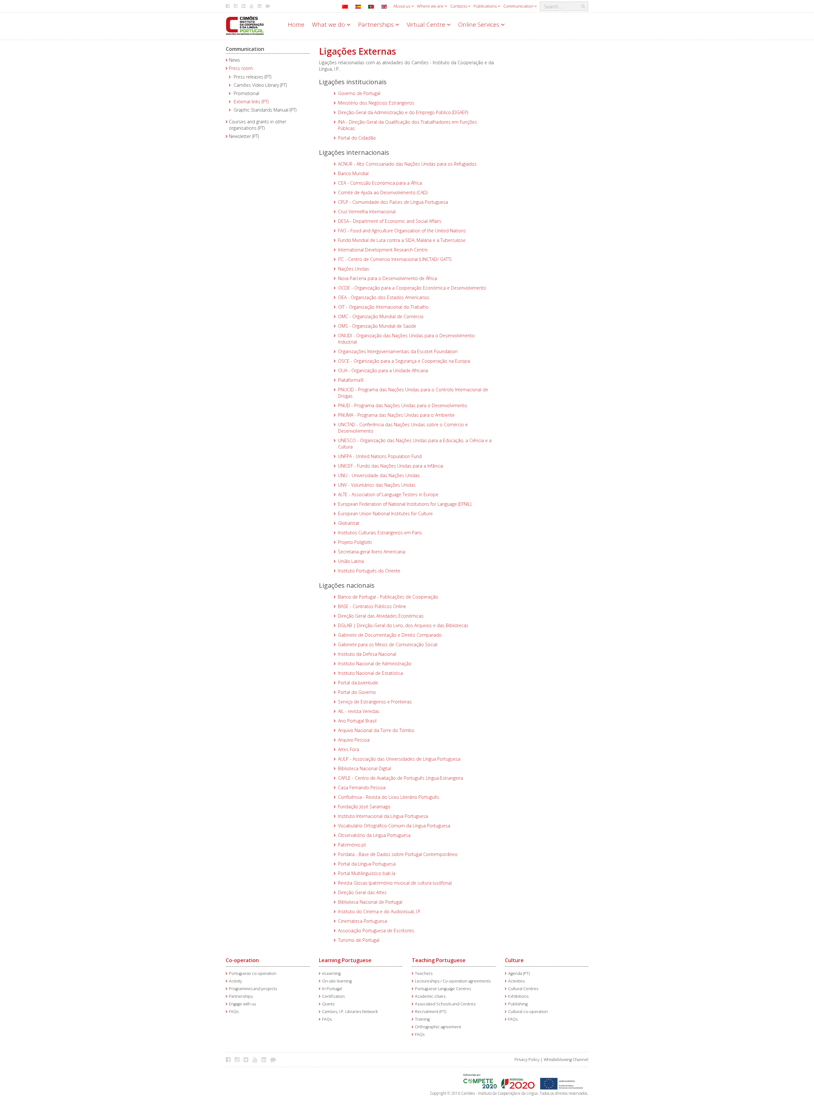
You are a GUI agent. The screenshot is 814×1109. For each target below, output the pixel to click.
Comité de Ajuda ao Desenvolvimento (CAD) (382, 192)
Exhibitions (518, 996)
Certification (333, 996)
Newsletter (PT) (244, 136)
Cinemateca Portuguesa (362, 921)
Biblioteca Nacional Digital (364, 768)
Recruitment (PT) (430, 1011)
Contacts (459, 6)
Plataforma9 (350, 380)
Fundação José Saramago (364, 807)
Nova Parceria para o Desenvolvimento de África (387, 278)
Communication (518, 6)
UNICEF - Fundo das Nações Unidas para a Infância (390, 466)
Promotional (246, 93)
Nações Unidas (353, 269)
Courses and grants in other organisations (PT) (257, 125)
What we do (329, 24)
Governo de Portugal (359, 93)
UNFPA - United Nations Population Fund (380, 456)
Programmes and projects (253, 988)
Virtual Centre (427, 24)
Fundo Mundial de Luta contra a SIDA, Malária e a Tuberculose (402, 240)
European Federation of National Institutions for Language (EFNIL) (404, 504)
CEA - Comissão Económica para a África (380, 183)
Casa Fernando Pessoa (361, 787)
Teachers (423, 973)
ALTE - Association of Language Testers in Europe (388, 494)
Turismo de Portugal (358, 940)
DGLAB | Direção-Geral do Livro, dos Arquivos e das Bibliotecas (403, 625)
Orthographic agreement (438, 1027)
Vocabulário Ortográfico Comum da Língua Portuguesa (394, 826)
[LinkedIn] (265, 1059)
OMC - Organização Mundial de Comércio (381, 316)
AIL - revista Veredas (358, 711)
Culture (514, 960)
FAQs (233, 1011)
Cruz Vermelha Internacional (367, 212)
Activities (516, 981)
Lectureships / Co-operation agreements (453, 981)
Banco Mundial (353, 173)
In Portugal (332, 988)
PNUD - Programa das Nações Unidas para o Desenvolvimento (402, 405)
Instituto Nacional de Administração (374, 664)
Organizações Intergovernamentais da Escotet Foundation (398, 351)
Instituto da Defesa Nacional (367, 654)
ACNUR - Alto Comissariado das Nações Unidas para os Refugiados (407, 164)
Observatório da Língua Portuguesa (374, 835)
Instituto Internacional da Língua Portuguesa (383, 816)
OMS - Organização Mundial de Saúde (377, 326)
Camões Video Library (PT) (260, 85)
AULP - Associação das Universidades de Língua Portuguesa (399, 759)
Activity (235, 981)
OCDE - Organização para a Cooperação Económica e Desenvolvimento (412, 288)
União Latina (351, 561)
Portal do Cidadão (357, 138)
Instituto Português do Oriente (369, 571)
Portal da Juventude (358, 683)
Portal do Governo (357, 692)
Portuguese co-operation (252, 973)
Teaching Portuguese (439, 960)
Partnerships (376, 24)
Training (422, 1019)
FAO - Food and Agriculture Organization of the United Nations (402, 231)
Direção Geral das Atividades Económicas (381, 616)
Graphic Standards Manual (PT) (265, 110)
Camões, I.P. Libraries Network (350, 1011)
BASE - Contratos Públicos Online (372, 606)
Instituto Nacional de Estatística (370, 673)
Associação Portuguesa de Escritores (376, 931)
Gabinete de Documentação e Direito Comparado (390, 635)
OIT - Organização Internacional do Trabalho (383, 307)
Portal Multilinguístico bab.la (366, 873)
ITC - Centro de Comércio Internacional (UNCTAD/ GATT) (394, 259)
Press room (241, 68)
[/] (245, 25)
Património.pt (352, 845)
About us (402, 6)
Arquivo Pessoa (353, 740)
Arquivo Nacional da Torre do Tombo (376, 730)
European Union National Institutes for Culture (385, 513)
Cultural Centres (523, 988)
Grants (328, 1004)
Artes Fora (348, 749)
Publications (485, 6)
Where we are (431, 6)
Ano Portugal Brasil (357, 721)
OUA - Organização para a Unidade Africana (383, 370)
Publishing (518, 1004)
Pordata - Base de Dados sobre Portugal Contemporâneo (398, 854)
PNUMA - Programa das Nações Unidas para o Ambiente (396, 415)
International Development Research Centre (383, 250)
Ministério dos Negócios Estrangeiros (376, 103)
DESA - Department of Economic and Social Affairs (389, 221)
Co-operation (242, 960)
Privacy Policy (527, 1059)
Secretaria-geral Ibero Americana (371, 552)
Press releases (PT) (252, 77)
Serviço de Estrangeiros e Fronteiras (375, 702)
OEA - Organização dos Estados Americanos (383, 297)
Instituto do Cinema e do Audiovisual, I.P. (379, 911)
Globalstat (348, 523)
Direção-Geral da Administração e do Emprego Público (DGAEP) (403, 112)
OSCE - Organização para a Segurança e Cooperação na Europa (404, 361)
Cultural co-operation (528, 1011)
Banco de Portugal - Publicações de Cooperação (388, 597)
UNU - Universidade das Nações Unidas (379, 475)
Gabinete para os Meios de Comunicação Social (387, 644)
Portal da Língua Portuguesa (367, 864)
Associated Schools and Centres (445, 1004)
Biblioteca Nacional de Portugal (370, 902)
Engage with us (242, 1004)
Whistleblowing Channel (566, 1059)
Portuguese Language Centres (443, 988)
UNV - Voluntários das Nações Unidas (377, 485)
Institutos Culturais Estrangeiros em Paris (380, 533)
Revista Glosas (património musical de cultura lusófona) (395, 883)
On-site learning (337, 981)
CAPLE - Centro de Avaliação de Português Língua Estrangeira (400, 778)
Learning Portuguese (345, 960)
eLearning (331, 973)
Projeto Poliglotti (355, 542)
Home (296, 24)
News (234, 60)
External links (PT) (251, 102)
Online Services (479, 24)
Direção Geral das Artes (362, 892)
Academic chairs (430, 996)
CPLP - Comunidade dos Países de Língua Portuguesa (393, 202)
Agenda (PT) (519, 973)
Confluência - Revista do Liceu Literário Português (388, 797)
